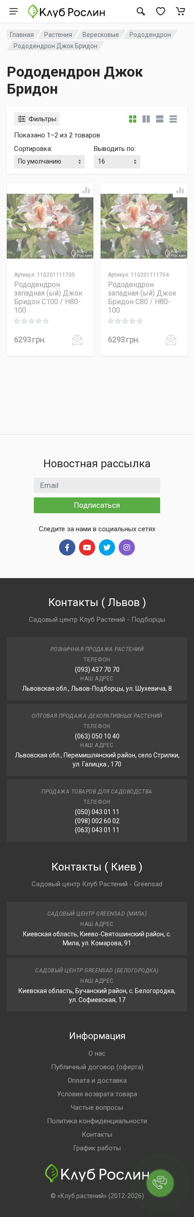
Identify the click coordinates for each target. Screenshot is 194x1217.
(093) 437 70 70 (97, 669)
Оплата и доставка (97, 1080)
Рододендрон (150, 34)
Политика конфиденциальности (97, 1121)
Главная (22, 34)
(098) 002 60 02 (97, 821)
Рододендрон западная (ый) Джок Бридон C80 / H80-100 (142, 297)
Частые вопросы (97, 1107)
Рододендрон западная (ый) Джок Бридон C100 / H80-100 (48, 297)
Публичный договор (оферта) (97, 1067)
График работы (97, 1148)
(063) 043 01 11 (97, 830)
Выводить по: (115, 149)
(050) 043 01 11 (97, 812)
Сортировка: (33, 149)
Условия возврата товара (97, 1094)
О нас (97, 1053)
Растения (58, 34)
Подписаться (97, 505)
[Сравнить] (86, 190)
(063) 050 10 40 (97, 736)
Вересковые (101, 34)
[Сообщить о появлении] (77, 340)
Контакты (97, 1134)
